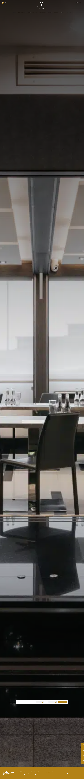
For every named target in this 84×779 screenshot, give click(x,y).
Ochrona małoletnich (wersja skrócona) (82, 759)
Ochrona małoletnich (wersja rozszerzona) (82, 748)
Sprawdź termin (62, 702)
